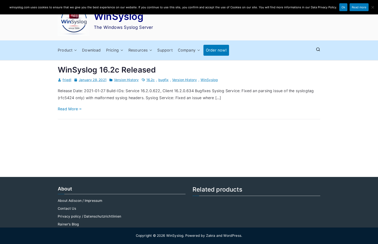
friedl (67, 80)
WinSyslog (119, 16)
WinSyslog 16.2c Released (107, 69)
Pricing (112, 50)
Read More (68, 109)
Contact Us (67, 208)
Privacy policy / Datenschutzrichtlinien (89, 216)
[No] (372, 7)
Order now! (216, 50)
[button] (74, 50)
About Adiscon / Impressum (80, 201)
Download (91, 50)
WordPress (232, 236)
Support (164, 50)
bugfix (163, 80)
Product (65, 50)
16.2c (150, 80)
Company (187, 50)
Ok (343, 7)
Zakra (210, 236)
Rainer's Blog (68, 224)
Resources (138, 50)
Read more (359, 7)
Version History (126, 80)
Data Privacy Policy (323, 7)
